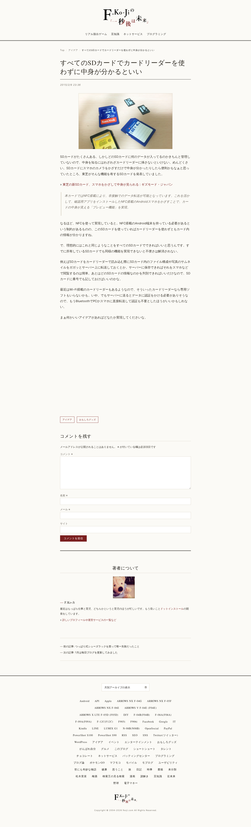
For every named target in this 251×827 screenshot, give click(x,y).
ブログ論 (79, 762)
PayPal (168, 728)
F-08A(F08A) (163, 714)
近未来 (171, 776)
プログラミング (156, 34)
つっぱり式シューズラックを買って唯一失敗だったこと (107, 646)
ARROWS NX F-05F (159, 701)
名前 (64, 495)
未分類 (172, 769)
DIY (126, 714)
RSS (124, 735)
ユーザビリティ (168, 762)
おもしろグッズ (87, 419)
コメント (66, 454)
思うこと (117, 769)
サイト (64, 523)
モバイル (131, 762)
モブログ (147, 762)
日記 (139, 769)
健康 (104, 769)
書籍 (160, 769)
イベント (113, 742)
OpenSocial (152, 728)
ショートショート (144, 748)
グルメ (105, 748)
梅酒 (94, 776)
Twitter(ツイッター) (165, 735)
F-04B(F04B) (142, 714)
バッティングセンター (136, 755)
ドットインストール (172, 608)
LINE (95, 728)
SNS (145, 735)
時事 (150, 769)
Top (62, 50)
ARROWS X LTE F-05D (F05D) (98, 714)
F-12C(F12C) (105, 721)
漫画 (132, 776)
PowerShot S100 (83, 735)
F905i (121, 721)
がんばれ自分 (87, 748)
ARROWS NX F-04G (129, 701)
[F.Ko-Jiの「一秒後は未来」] (125, 17)
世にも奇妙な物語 (85, 769)
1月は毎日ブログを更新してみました (96, 652)
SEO (135, 735)
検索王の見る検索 (114, 776)
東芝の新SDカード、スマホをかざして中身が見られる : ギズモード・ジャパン (118, 184)
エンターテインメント (138, 742)
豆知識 (115, 34)
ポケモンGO (97, 762)
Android (84, 701)
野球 (116, 783)
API (97, 701)
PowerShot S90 (107, 735)
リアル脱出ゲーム (96, 34)
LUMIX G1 (111, 728)
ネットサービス (133, 34)
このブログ (121, 748)
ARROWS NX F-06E (106, 707)
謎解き (144, 776)
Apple (108, 701)
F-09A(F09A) (83, 721)
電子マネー (131, 783)
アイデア (73, 50)
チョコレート (84, 755)
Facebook (148, 721)
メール (65, 509)
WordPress (80, 742)
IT (174, 721)
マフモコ (115, 762)
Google (163, 721)
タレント (166, 748)
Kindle (83, 728)
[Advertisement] (125, 368)
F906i (133, 721)
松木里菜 (81, 776)
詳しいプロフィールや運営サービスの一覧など (89, 619)
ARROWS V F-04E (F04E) (140, 707)
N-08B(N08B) (131, 728)
